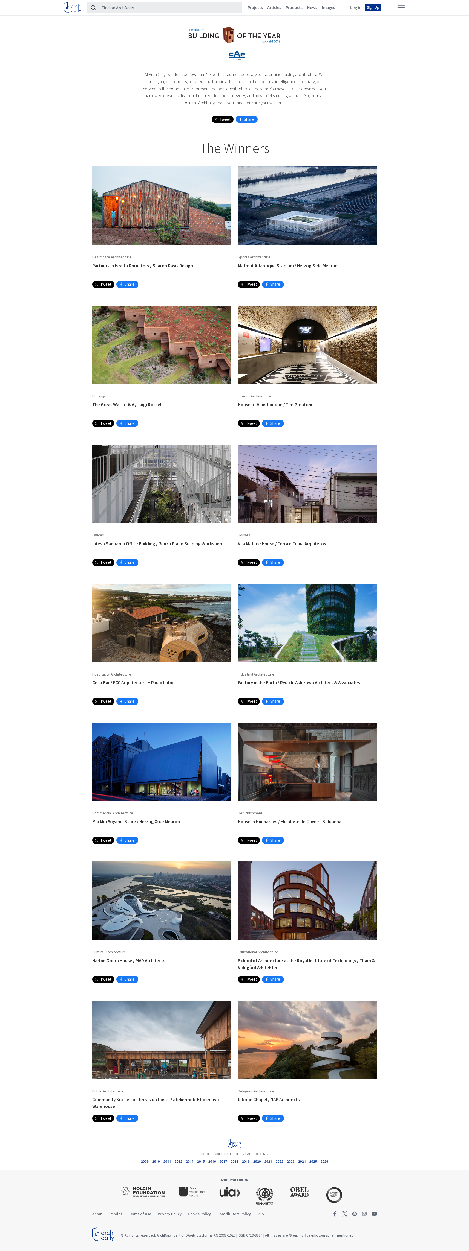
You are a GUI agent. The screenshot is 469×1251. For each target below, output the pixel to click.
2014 (190, 1161)
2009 (145, 1161)
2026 (324, 1161)
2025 (313, 1161)
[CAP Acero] (237, 55)
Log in (355, 8)
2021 (268, 1161)
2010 (156, 1161)
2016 (212, 1161)
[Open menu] (401, 7)
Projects (255, 8)
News (312, 8)
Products (294, 8)
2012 (178, 1161)
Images (328, 8)
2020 (257, 1161)
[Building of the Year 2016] (234, 34)
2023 (291, 1161)
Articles (274, 8)
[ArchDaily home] (72, 7)
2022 (279, 1161)
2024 (302, 1161)
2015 (201, 1161)
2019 (246, 1161)
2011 (167, 1161)
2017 (223, 1161)
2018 (234, 1161)
